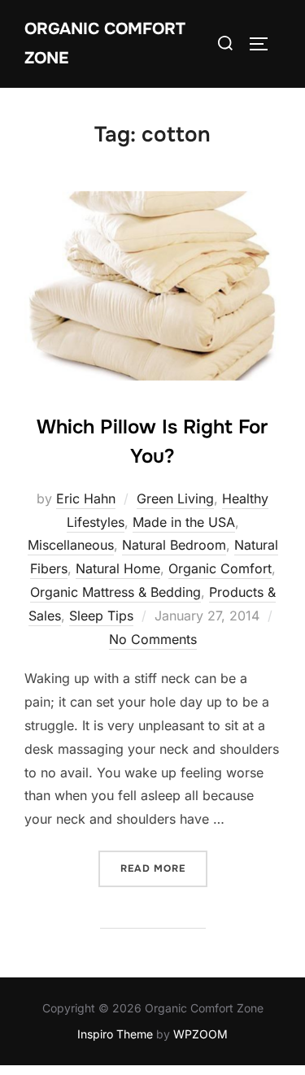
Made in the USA (184, 522)
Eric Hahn (85, 498)
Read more (163, 868)
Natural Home (118, 568)
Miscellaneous (71, 545)
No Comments (153, 639)
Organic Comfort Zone (104, 43)
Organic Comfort (220, 568)
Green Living (175, 498)
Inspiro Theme (115, 1034)
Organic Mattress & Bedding (115, 592)
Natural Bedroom (174, 545)
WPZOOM (200, 1034)
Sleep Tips (101, 615)
